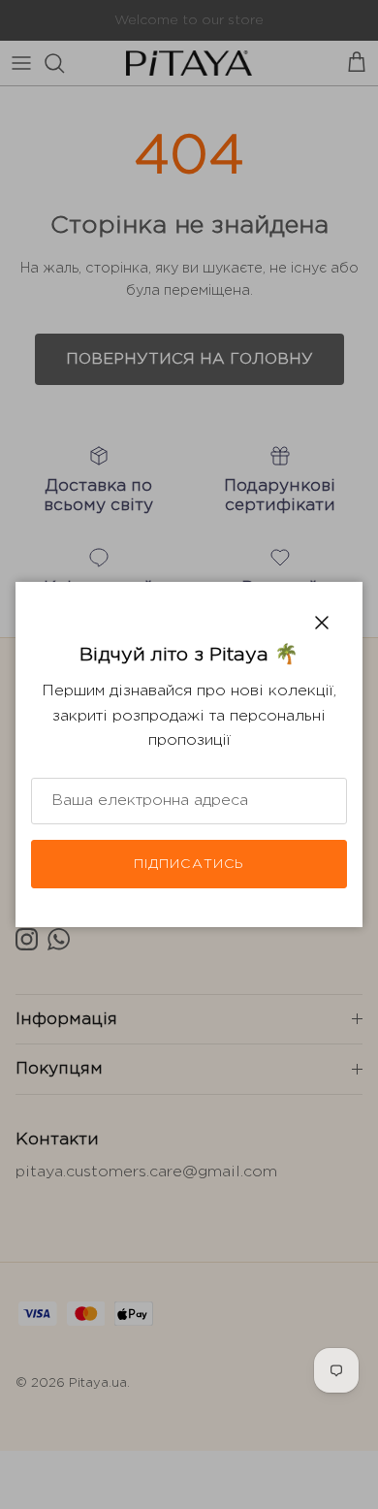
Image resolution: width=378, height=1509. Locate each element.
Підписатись (189, 864)
